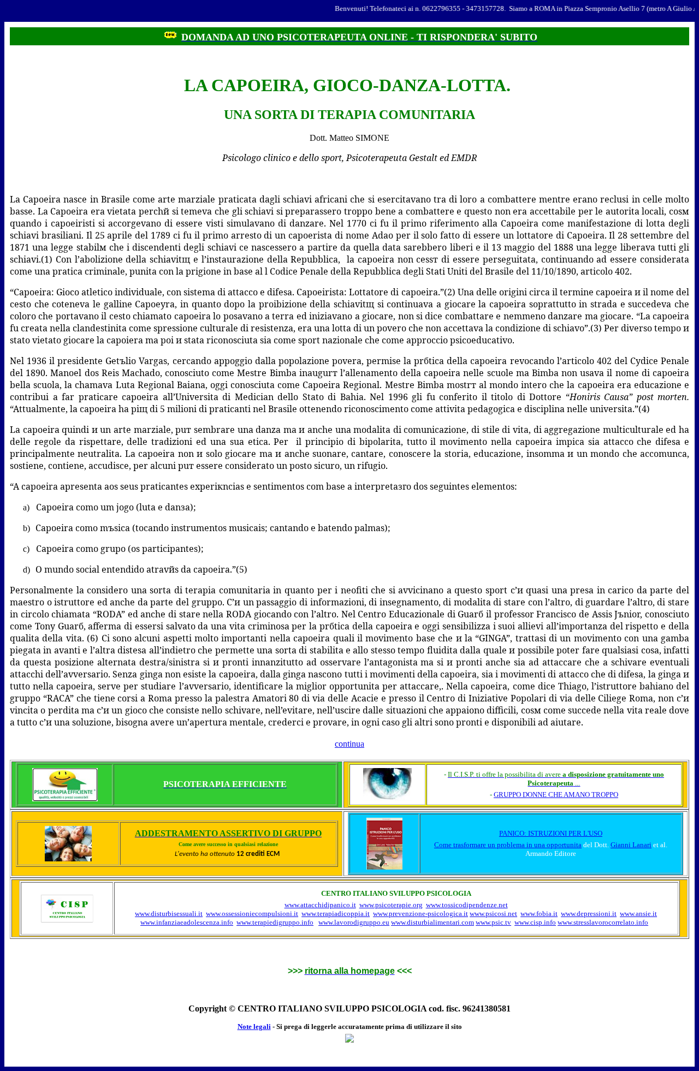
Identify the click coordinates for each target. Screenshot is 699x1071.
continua (349, 743)
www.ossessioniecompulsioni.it (252, 913)
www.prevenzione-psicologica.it (420, 913)
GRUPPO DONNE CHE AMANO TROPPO (556, 794)
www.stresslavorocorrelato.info (603, 922)
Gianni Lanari (631, 845)
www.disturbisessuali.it (169, 913)
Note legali (254, 1026)
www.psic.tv (493, 922)
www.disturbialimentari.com (432, 922)
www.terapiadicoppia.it (335, 913)
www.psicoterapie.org (391, 905)
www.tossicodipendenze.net (467, 905)
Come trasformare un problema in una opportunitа (508, 845)
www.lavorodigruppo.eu (353, 922)
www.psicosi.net (493, 913)
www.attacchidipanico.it (320, 905)
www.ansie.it (638, 913)
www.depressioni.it (589, 913)
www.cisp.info (535, 922)
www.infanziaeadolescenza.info (186, 922)
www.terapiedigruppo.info (274, 922)
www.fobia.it (539, 913)
